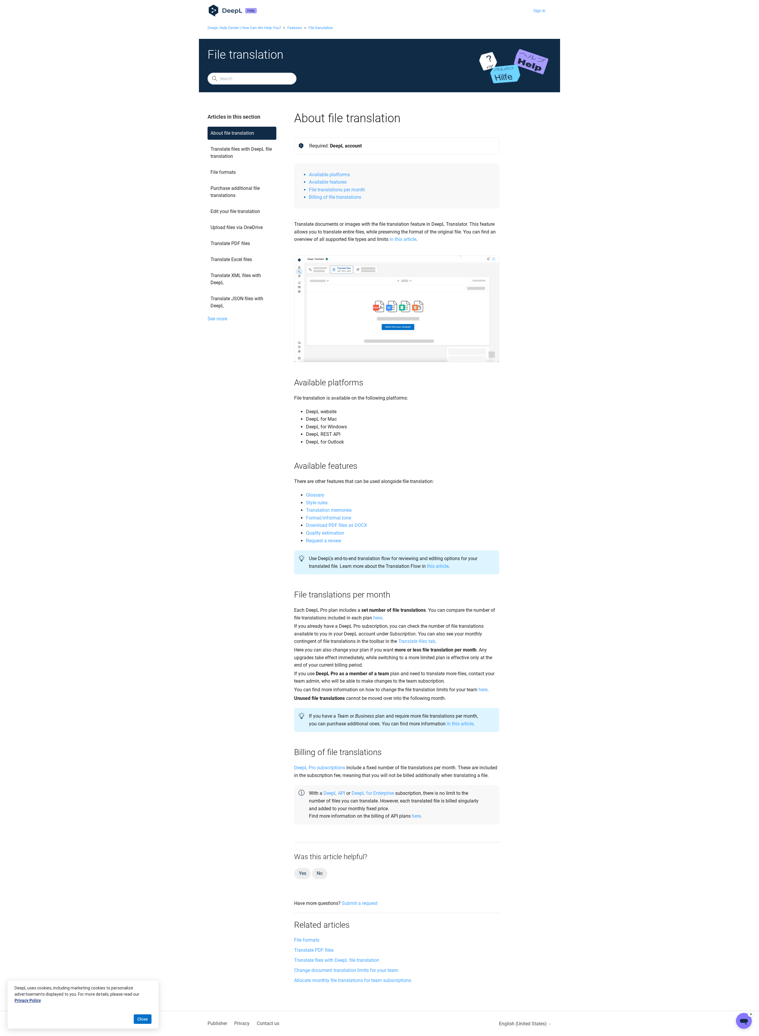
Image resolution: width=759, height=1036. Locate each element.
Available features (328, 182)
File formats (223, 172)
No (320, 873)
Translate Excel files (231, 259)
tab (416, 641)
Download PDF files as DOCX (336, 525)
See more (217, 319)
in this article (403, 239)
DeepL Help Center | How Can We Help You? (244, 28)
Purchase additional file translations (235, 191)
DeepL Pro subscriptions (319, 767)
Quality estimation (325, 533)
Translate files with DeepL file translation (241, 152)
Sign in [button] (539, 10)
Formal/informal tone (328, 518)
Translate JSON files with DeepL (237, 302)
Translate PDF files (230, 243)
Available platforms (329, 174)
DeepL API (334, 793)
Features (294, 28)
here (377, 618)
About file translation (232, 133)
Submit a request (359, 903)
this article (438, 566)
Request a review (323, 541)
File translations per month (337, 190)
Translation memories (329, 510)
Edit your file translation (235, 211)
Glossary (315, 495)
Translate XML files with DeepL (236, 279)
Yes (302, 873)
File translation (320, 28)
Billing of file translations (335, 197)
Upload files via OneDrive (237, 227)
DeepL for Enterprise (373, 793)
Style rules (317, 503)
